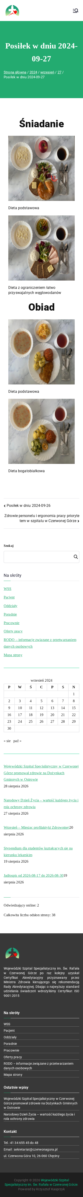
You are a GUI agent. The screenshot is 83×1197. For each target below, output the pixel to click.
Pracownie (11, 623)
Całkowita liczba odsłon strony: (28, 915)
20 (52, 715)
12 (41, 708)
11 (31, 708)
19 (41, 715)
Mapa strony (13, 655)
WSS (7, 589)
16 (9, 715)
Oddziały (10, 606)
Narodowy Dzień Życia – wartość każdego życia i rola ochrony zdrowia (41, 803)
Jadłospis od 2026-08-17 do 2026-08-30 (33, 875)
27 (52, 721)
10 (20, 708)
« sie (7, 741)
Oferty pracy (13, 631)
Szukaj (9, 545)
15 (74, 708)
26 (41, 721)
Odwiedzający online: (20, 905)
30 (9, 728)
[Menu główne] (75, 10)
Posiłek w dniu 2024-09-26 (28, 505)
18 (31, 715)
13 (52, 708)
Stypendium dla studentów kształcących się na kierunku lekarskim (38, 851)
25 (31, 721)
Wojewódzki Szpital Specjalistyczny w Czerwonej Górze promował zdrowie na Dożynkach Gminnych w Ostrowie (41, 773)
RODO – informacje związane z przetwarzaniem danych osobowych (40, 643)
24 (20, 721)
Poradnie (10, 614)
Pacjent (9, 597)
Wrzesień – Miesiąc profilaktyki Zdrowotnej (36, 827)
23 (9, 721)
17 (20, 715)
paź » (17, 741)
